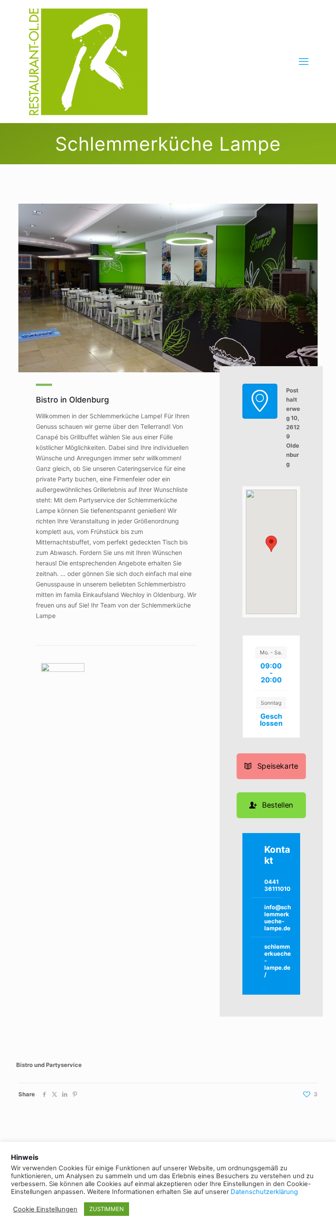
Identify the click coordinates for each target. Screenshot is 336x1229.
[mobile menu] (303, 61)
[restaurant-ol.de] (88, 61)
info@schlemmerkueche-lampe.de (277, 918)
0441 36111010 (277, 885)
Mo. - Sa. (271, 652)
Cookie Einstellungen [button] (45, 1209)
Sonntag (271, 702)
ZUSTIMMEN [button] (106, 1208)
